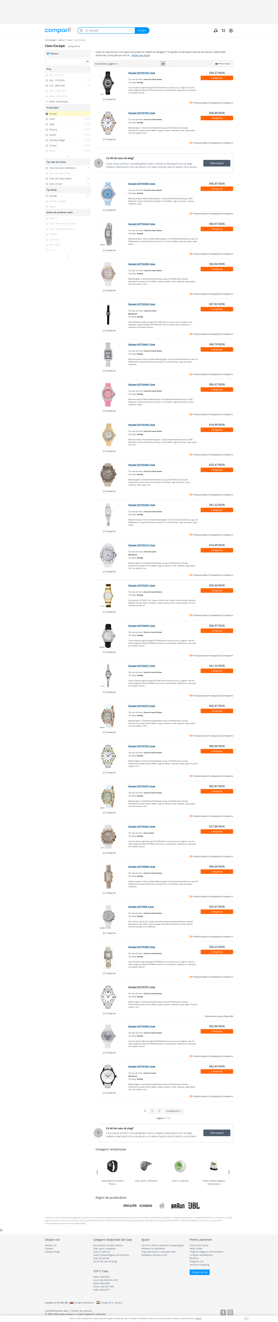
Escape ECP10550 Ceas (141, 183)
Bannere (194, 1258)
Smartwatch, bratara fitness (113, 1182)
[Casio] (146, 1206)
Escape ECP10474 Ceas (141, 706)
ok (87, 61)
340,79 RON (217, 344)
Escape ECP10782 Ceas (141, 1066)
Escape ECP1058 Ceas (141, 906)
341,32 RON (217, 505)
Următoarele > (173, 1111)
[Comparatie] (216, 30)
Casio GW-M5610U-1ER (105, 1280)
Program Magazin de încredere (206, 1251)
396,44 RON (217, 866)
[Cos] (223, 30)
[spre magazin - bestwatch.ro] (110, 83)
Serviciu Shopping (199, 1264)
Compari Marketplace (201, 1254)
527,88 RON (217, 826)
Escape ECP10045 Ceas (141, 625)
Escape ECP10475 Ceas (141, 786)
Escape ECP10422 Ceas (141, 826)
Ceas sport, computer (146, 1180)
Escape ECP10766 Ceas (141, 424)
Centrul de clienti (199, 1245)
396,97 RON (217, 183)
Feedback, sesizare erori (154, 1254)
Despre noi (51, 1245)
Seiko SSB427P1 (101, 1289)
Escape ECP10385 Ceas (141, 464)
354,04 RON (217, 264)
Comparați (216, 77)
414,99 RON (217, 425)
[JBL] (193, 1206)
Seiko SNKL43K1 (101, 1283)
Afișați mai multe (141, 55)
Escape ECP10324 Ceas (141, 304)
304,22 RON (217, 947)
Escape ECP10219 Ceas (141, 545)
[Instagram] (230, 1312)
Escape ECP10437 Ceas (141, 665)
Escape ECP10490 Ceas (141, 264)
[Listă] (163, 63)
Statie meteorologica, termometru (214, 1182)
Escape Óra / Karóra (111, 1302)
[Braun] (177, 1206)
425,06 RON (217, 585)
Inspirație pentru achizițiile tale (158, 1251)
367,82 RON (217, 304)
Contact (49, 1248)
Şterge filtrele (74, 46)
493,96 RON (217, 1026)
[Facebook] (223, 1312)
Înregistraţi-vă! (200, 1272)
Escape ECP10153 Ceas (141, 73)
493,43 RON (217, 1066)
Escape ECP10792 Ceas (141, 746)
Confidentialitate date (56, 1310)
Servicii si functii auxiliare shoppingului (162, 1245)
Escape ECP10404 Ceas (141, 384)
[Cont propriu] (231, 30)
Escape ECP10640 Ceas (141, 866)
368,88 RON (217, 113)
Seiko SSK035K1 (101, 1276)
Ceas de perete (101, 1258)
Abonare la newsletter (153, 1248)
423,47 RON (217, 465)
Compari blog (52, 1251)
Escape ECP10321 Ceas (141, 585)
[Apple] (162, 1206)
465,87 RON (217, 706)
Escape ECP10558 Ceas (141, 1026)
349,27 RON (217, 73)
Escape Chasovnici (84, 1302)
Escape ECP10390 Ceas (141, 947)
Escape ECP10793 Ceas (141, 113)
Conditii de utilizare (81, 1310)
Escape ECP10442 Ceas (141, 224)
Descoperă (216, 163)
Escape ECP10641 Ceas (141, 344)
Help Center (196, 1248)
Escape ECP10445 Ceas (141, 505)
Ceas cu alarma (180, 1180)
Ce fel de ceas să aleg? (120, 158)
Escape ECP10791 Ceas (141, 987)
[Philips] (130, 1206)
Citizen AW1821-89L (103, 1286)
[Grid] (168, 63)
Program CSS (197, 1261)
